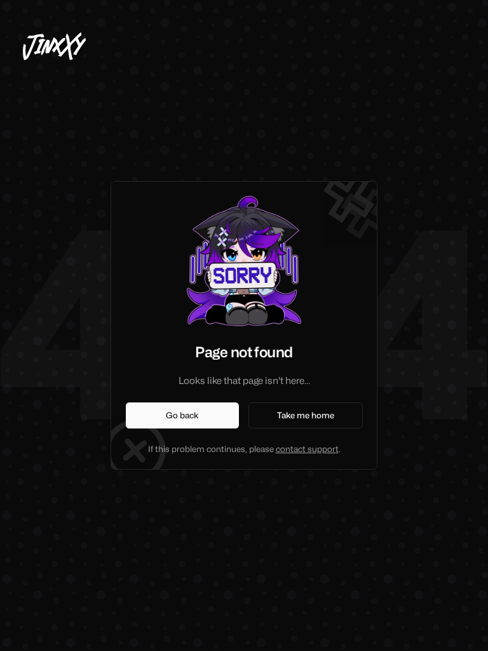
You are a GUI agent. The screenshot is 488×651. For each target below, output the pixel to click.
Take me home (305, 415)
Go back (182, 415)
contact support (307, 449)
